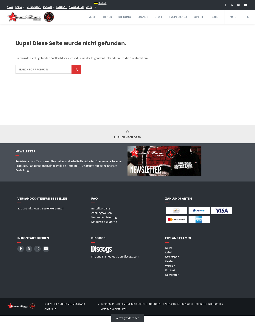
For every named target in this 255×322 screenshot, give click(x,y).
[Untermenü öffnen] (23, 6)
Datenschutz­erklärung (178, 304)
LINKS (89, 6)
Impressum (107, 304)
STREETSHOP (34, 6)
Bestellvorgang (100, 208)
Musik (92, 17)
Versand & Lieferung (104, 217)
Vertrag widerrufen (114, 309)
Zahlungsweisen (101, 213)
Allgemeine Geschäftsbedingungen (138, 304)
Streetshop (172, 257)
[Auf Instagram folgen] (238, 5)
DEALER (47, 6)
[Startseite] (31, 17)
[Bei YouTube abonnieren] (245, 5)
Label (168, 252)
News (168, 248)
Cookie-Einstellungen (209, 304)
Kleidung (124, 17)
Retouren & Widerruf (104, 222)
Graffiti (199, 17)
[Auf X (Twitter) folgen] (232, 5)
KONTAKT (61, 6)
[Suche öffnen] (248, 17)
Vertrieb (170, 266)
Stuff (158, 17)
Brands (143, 17)
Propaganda (178, 17)
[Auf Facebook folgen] (225, 5)
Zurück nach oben (127, 137)
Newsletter (172, 275)
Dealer (169, 261)
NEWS (10, 6)
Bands (107, 17)
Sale (215, 17)
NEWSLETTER (76, 6)
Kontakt (170, 270)
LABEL (18, 6)
